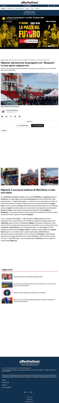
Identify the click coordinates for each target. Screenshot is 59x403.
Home (2, 60)
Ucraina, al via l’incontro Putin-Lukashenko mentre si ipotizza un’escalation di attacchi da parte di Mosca (34, 300)
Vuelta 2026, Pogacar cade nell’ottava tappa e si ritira (27, 276)
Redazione (4, 385)
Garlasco (37, 8)
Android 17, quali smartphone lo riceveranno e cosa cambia (29, 292)
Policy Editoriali (5, 382)
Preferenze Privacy (29, 401)
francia (4, 130)
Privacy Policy (29, 397)
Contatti (4, 380)
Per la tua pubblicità (6, 387)
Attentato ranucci (19, 8)
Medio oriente (10, 8)
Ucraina (27, 8)
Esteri (6, 60)
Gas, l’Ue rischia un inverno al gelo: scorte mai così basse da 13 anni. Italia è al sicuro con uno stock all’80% (34, 284)
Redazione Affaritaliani (12, 110)
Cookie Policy (29, 399)
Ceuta (32, 8)
